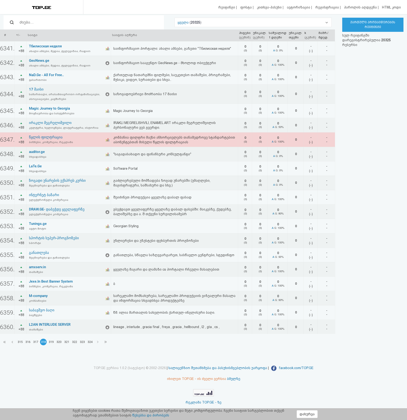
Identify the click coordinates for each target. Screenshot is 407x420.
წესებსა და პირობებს (150, 415)
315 (20, 342)
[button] (253, 22)
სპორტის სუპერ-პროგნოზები (54, 238)
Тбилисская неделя (45, 46)
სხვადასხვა (37, 156)
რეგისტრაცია (327, 7)
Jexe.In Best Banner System (51, 281)
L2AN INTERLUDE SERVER (49, 324)
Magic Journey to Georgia (49, 108)
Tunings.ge (38, 224)
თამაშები (36, 272)
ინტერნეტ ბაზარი (44, 195)
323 (82, 342)
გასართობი (38, 80)
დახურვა (307, 414)
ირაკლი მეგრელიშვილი (50, 123)
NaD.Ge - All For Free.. (46, 75)
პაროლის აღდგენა (361, 7)
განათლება (39, 253)
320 (59, 342)
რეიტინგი (227, 7)
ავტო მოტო (37, 228)
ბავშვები (35, 315)
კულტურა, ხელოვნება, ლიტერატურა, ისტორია (63, 127)
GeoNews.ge (39, 60)
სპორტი (35, 243)
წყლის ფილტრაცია (46, 137)
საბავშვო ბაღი (41, 310)
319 (51, 342)
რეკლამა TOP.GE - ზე (203, 402)
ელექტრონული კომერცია (48, 200)
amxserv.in (37, 267)
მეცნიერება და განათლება (49, 185)
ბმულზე (233, 379)
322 (74, 342)
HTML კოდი (391, 7)
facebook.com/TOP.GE (295, 368)
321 (66, 342)
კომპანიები (37, 300)
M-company (38, 296)
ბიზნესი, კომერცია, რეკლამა (51, 142)
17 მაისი (36, 89)
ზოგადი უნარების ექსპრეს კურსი (57, 180)
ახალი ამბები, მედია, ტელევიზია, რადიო (59, 51)
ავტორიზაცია (299, 7)
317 (35, 342)
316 (27, 342)
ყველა (184, 22)
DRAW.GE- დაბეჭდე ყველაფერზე (57, 209)
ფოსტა (246, 7)
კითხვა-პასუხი (270, 7)
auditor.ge (37, 152)
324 (90, 342)
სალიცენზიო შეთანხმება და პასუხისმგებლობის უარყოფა (217, 368)
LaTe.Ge (35, 166)
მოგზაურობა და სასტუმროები (51, 113)
